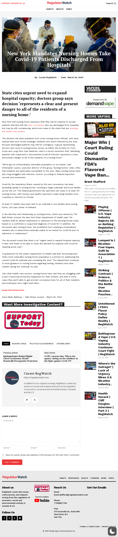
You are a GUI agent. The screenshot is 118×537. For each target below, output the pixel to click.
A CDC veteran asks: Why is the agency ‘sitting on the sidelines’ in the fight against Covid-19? (61, 358)
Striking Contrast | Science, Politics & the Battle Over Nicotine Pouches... (105, 282)
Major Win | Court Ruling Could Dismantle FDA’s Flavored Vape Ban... (99, 159)
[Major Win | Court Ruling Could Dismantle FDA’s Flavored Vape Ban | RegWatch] (100, 130)
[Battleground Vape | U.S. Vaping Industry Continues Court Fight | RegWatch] (90, 336)
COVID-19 (59, 47)
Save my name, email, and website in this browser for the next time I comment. (43, 455)
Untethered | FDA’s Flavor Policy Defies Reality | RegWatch (106, 314)
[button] (111, 3)
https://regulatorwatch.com (36, 377)
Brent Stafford (95, 181)
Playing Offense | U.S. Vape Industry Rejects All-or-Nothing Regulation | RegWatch (106, 219)
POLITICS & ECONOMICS (41, 344)
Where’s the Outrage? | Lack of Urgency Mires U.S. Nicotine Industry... (106, 374)
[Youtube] (20, 518)
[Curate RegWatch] (13, 387)
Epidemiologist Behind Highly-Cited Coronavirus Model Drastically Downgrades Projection (20, 358)
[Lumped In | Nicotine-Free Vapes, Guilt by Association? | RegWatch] (90, 243)
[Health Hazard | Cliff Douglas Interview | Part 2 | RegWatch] (90, 396)
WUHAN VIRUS (19, 344)
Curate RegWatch (48, 77)
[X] (35, 400)
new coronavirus (36, 125)
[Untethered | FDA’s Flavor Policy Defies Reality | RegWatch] (90, 306)
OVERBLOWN (63, 344)
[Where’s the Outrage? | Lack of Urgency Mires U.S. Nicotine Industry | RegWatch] (90, 366)
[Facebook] (27, 400)
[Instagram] (9, 518)
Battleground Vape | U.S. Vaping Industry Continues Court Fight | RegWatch (107, 344)
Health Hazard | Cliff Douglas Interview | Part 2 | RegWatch (106, 404)
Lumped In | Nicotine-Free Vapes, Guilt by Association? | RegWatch (106, 251)
